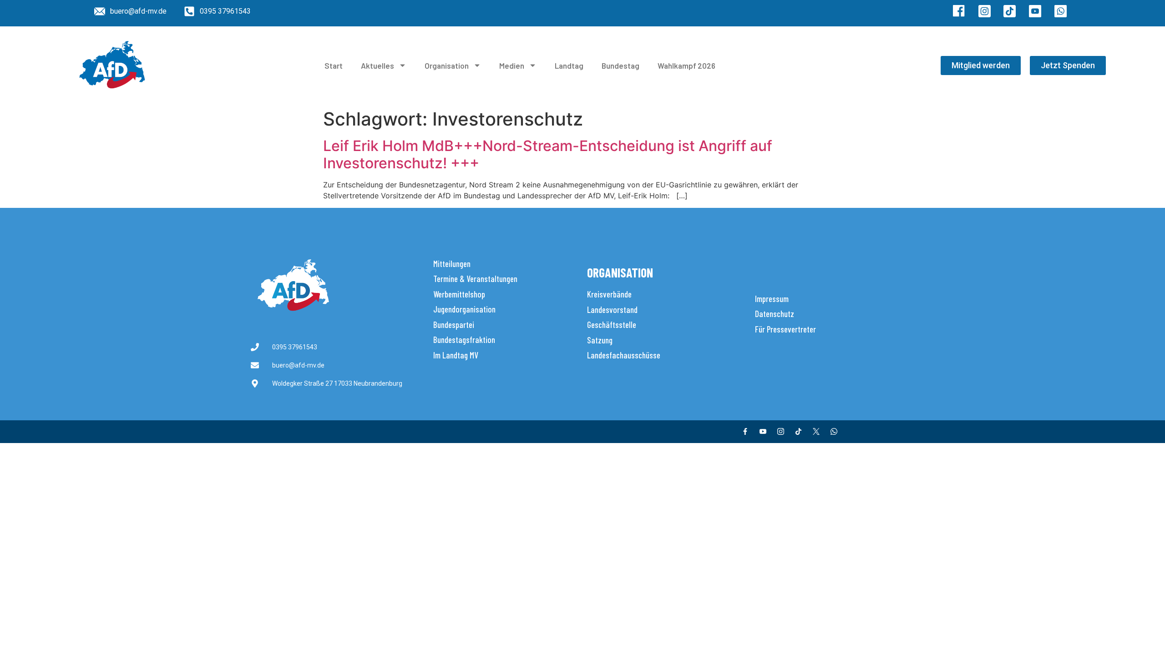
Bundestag (620, 65)
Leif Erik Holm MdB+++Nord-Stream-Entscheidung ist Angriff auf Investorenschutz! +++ (547, 154)
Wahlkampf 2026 (686, 65)
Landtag (569, 65)
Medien (511, 65)
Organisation (447, 65)
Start (333, 65)
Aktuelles (377, 65)
